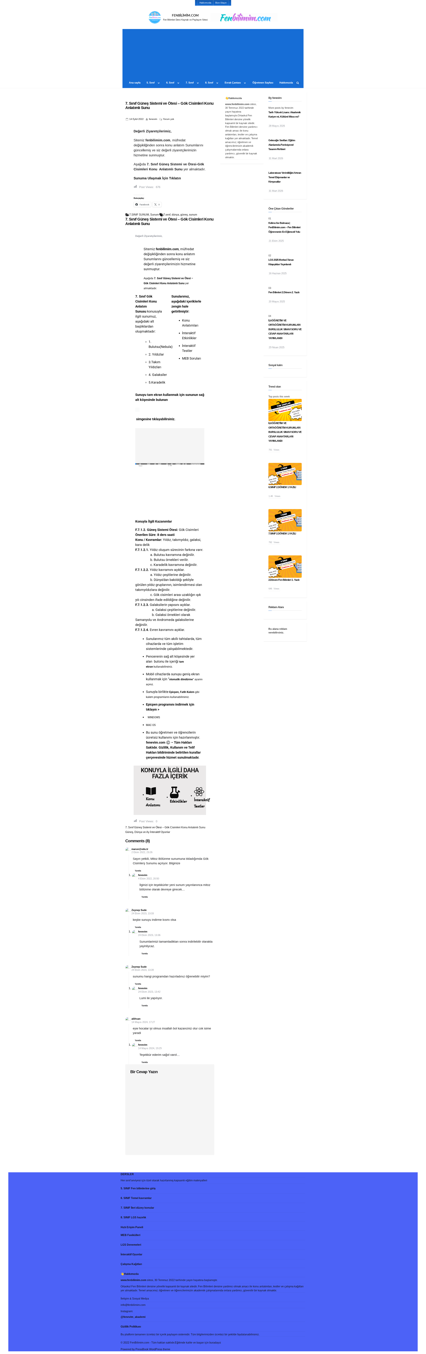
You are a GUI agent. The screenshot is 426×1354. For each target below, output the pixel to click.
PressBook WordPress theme (152, 1349)
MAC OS (151, 725)
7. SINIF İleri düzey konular (137, 1207)
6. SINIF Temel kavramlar (136, 1198)
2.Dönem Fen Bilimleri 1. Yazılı (283, 579)
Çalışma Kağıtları (131, 1264)
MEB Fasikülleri (130, 1235)
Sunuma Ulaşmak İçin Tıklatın (157, 178)
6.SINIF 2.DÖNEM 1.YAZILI (282, 487)
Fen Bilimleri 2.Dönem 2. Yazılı (283, 292)
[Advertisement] (213, 54)
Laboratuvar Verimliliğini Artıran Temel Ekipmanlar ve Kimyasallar (284, 177)
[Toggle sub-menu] (158, 83)
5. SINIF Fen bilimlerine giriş (138, 1188)
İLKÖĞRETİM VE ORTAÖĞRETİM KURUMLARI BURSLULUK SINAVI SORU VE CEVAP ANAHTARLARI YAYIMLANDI (285, 329)
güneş (184, 214)
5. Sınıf (151, 82)
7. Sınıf (190, 82)
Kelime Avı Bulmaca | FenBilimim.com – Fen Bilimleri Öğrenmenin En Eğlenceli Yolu (284, 227)
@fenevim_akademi (133, 1316)
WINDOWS (154, 717)
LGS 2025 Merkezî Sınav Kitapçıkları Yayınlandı (281, 262)
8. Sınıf (209, 82)
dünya (175, 214)
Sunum (154, 214)
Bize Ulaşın (220, 3)
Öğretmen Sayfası (262, 82)
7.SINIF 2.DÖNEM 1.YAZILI (282, 533)
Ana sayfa (134, 82)
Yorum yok (168, 118)
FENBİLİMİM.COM (185, 15)
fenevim (153, 118)
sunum (193, 214)
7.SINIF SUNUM (139, 214)
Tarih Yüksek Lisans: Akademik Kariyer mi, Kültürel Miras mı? (284, 114)
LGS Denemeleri (131, 1244)
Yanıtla (138, 871)
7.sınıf (166, 214)
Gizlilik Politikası (131, 1326)
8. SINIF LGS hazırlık (133, 1217)
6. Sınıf (170, 82)
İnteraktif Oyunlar (131, 1254)
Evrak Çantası (233, 82)
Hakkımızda (205, 3)
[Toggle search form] (297, 83)
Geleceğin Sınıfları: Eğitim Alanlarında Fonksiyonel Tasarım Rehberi (281, 145)
